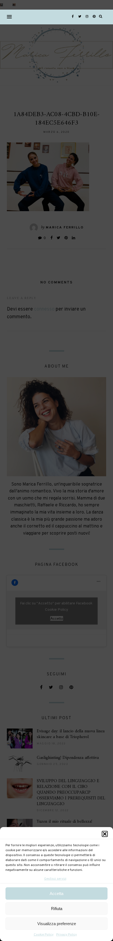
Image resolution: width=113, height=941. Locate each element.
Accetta (56, 893)
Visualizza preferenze (56, 923)
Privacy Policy (66, 935)
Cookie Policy (43, 935)
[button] (105, 834)
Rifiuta (56, 908)
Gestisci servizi (55, 879)
